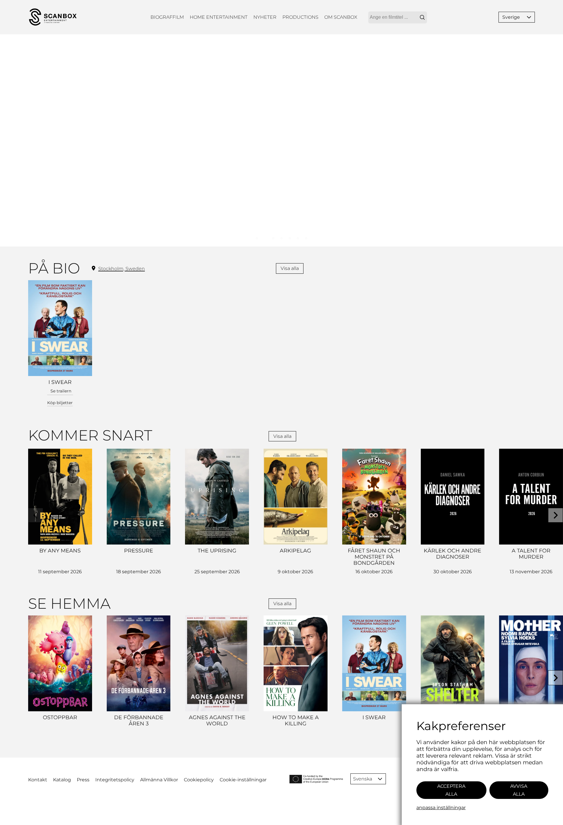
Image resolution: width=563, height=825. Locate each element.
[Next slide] (555, 515)
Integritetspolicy (114, 780)
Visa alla (290, 268)
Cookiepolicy (199, 780)
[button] (529, 17)
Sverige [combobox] (511, 17)
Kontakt (37, 780)
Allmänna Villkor (159, 780)
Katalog (62, 780)
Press (83, 780)
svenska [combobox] (362, 779)
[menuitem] (167, 17)
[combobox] (397, 17)
